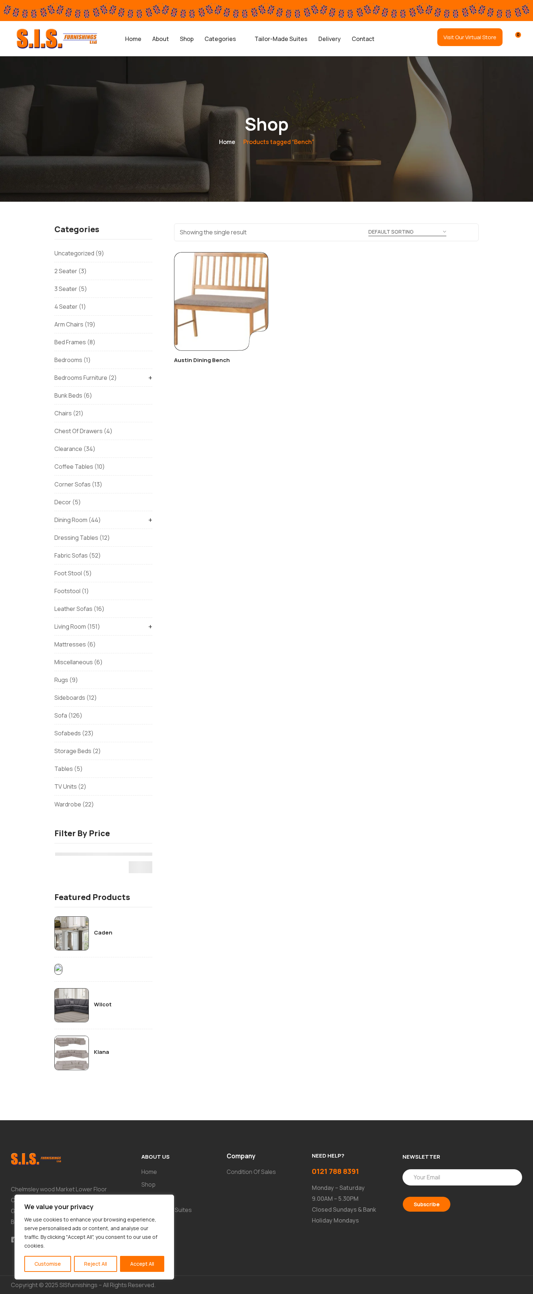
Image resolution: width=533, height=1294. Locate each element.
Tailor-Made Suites (281, 39)
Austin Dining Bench (202, 360)
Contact (363, 39)
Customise (47, 1263)
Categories (220, 39)
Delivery (329, 39)
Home (133, 39)
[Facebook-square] (14, 1239)
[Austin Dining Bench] (221, 301)
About (160, 39)
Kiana (101, 1052)
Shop (187, 39)
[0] (513, 38)
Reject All (95, 1263)
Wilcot (103, 1004)
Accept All (142, 1263)
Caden (103, 932)
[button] (224, 38)
